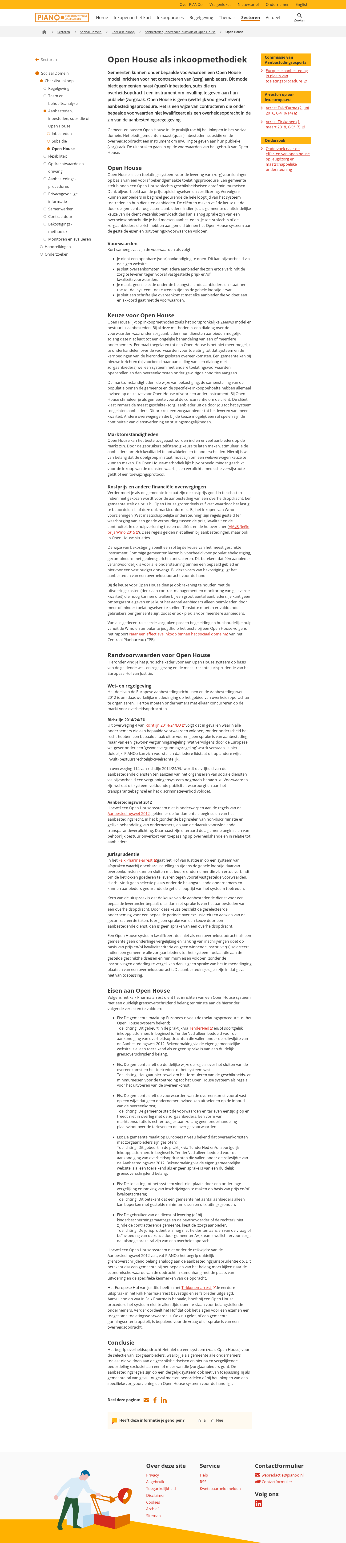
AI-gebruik (155, 1481)
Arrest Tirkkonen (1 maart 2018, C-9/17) (283, 124)
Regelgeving (201, 17)
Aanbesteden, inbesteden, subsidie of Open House (180, 32)
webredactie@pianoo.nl (282, 1475)
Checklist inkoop (123, 32)
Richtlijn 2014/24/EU (163, 725)
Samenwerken (60, 209)
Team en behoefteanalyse (63, 99)
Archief (152, 1508)
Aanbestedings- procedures (62, 182)
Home (102, 17)
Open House (63, 148)
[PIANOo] (62, 21)
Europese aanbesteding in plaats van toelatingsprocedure (287, 76)
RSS (203, 1481)
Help (204, 1475)
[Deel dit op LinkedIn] (163, 1400)
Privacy (152, 1475)
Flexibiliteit (57, 156)
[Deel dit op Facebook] (155, 1400)
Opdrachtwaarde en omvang (66, 167)
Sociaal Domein (90, 32)
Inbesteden (62, 133)
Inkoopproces (170, 17)
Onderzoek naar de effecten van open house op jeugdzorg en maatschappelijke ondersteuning (288, 159)
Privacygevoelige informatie (63, 197)
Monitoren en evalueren (69, 239)
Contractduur (60, 216)
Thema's (227, 17)
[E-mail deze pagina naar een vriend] (146, 1400)
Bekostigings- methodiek (60, 227)
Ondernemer (277, 4)
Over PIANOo (191, 4)
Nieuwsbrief (248, 4)
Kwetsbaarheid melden (220, 1488)
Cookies (153, 1502)
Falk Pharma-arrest (136, 860)
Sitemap (153, 1515)
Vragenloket (220, 4)
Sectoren (250, 17)
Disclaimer (155, 1495)
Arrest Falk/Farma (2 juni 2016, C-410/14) (287, 110)
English (302, 4)
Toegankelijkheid (161, 1488)
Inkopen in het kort (132, 17)
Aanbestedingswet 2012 (129, 813)
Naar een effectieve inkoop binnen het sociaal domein (177, 634)
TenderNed (199, 1028)
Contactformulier (276, 1481)
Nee (219, 1420)
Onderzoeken (56, 254)
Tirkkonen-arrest (196, 1287)
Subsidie (59, 141)
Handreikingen (58, 246)
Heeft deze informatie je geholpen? (152, 1420)
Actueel (273, 17)
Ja (204, 1420)
